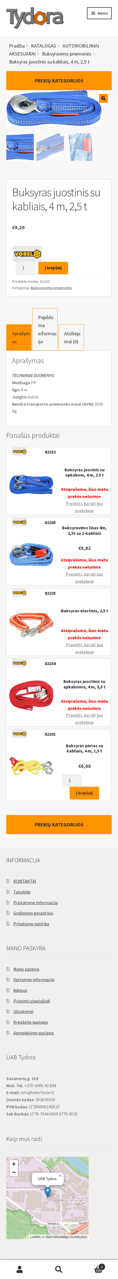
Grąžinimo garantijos (33, 913)
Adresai (20, 990)
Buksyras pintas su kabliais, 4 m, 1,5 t (84, 748)
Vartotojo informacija (33, 979)
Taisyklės (22, 892)
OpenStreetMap (57, 1236)
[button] (47, 1192)
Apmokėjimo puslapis (33, 1033)
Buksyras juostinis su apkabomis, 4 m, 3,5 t (84, 684)
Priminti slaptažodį (31, 1001)
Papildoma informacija (47, 329)
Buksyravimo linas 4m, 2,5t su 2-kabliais (84, 530)
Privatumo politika (31, 923)
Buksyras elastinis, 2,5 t (84, 610)
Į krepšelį (53, 267)
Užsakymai (23, 1011)
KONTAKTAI (24, 881)
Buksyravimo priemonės (51, 287)
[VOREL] (27, 253)
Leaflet (35, 1236)
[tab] (19, 337)
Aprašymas (21, 337)
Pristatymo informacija (35, 902)
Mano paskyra (26, 969)
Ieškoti (58, 1269)
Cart (91, 1265)
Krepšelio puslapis (30, 1022)
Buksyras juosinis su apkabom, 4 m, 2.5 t (84, 472)
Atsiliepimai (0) (72, 337)
